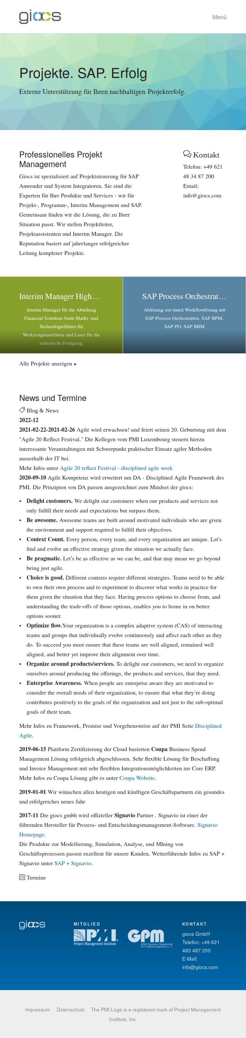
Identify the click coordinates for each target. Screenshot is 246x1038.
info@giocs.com (200, 966)
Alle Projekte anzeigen (45, 363)
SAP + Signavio (72, 863)
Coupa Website (137, 777)
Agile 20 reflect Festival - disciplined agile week (116, 468)
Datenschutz (71, 1009)
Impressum (37, 1009)
